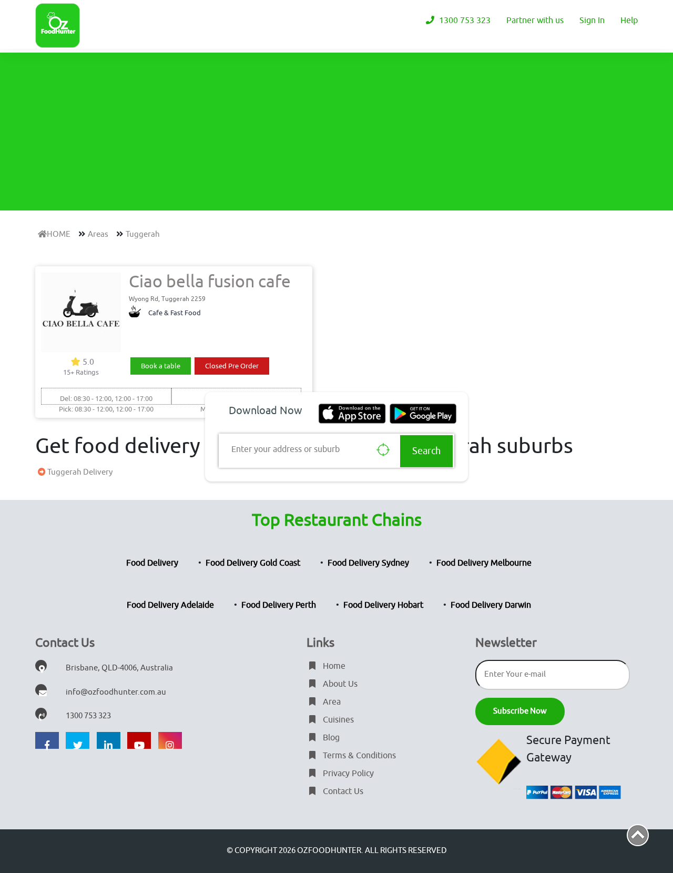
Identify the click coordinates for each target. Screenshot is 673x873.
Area (331, 702)
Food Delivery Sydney (368, 563)
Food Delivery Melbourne (484, 563)
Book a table (160, 366)
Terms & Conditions (358, 755)
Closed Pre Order (232, 366)
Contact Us (342, 791)
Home (333, 666)
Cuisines (337, 720)
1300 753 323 (464, 20)
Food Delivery (152, 563)
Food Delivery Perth (278, 605)
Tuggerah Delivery (79, 472)
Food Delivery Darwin (491, 605)
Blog (330, 737)
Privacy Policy (347, 773)
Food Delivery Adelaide (170, 605)
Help (629, 20)
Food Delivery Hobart (383, 605)
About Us (339, 684)
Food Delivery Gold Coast (253, 563)
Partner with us (535, 20)
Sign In (592, 20)
